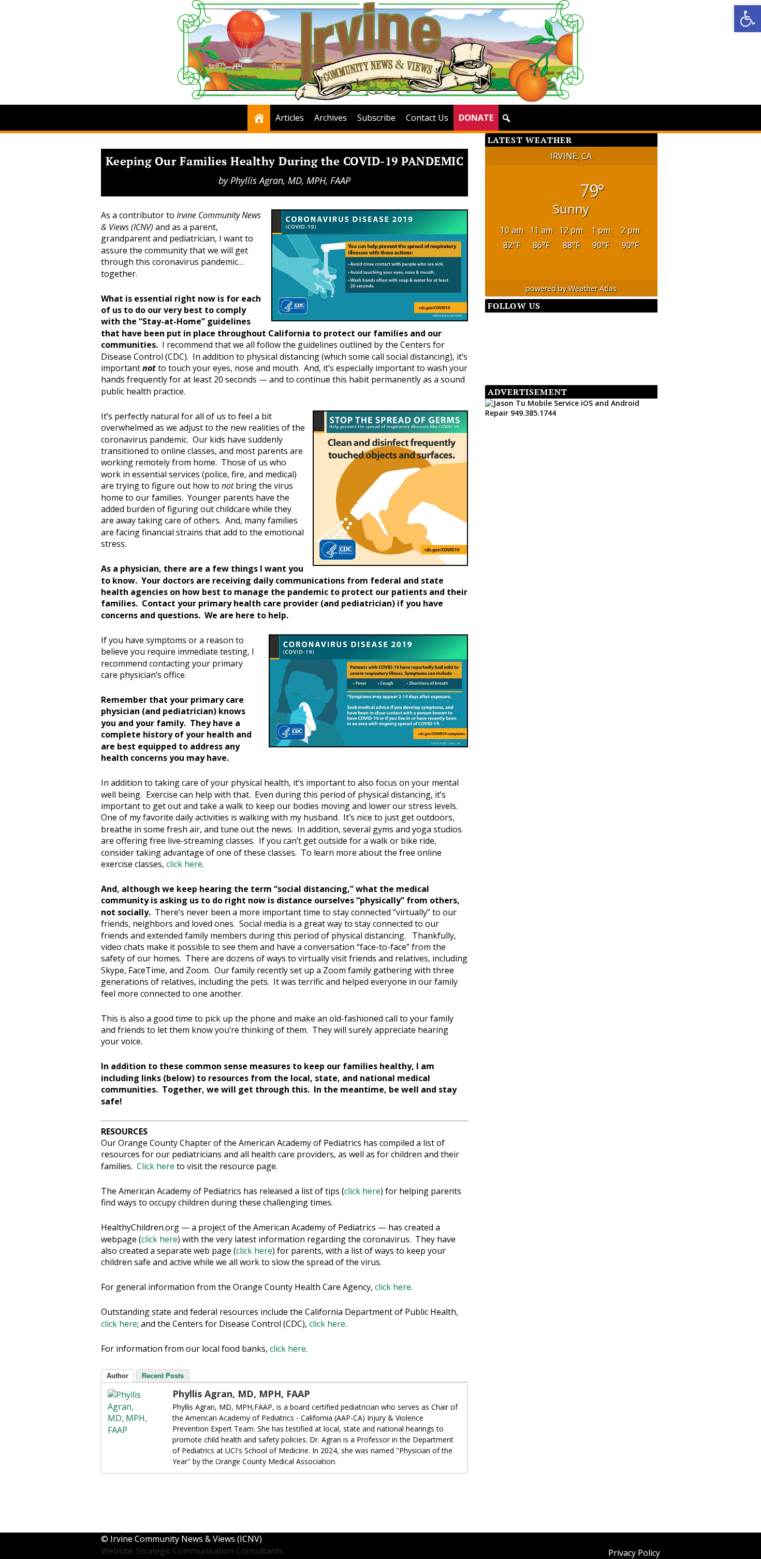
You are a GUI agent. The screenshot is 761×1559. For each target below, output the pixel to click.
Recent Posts (163, 1376)
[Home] (258, 118)
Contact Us (427, 117)
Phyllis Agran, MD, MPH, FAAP (290, 180)
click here (184, 864)
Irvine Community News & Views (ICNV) (186, 1538)
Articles (289, 117)
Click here (155, 1166)
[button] (747, 18)
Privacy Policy (634, 1552)
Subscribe (376, 117)
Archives (330, 117)
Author (117, 1376)
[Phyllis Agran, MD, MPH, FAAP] (128, 1430)
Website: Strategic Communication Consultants (192, 1550)
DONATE (476, 117)
